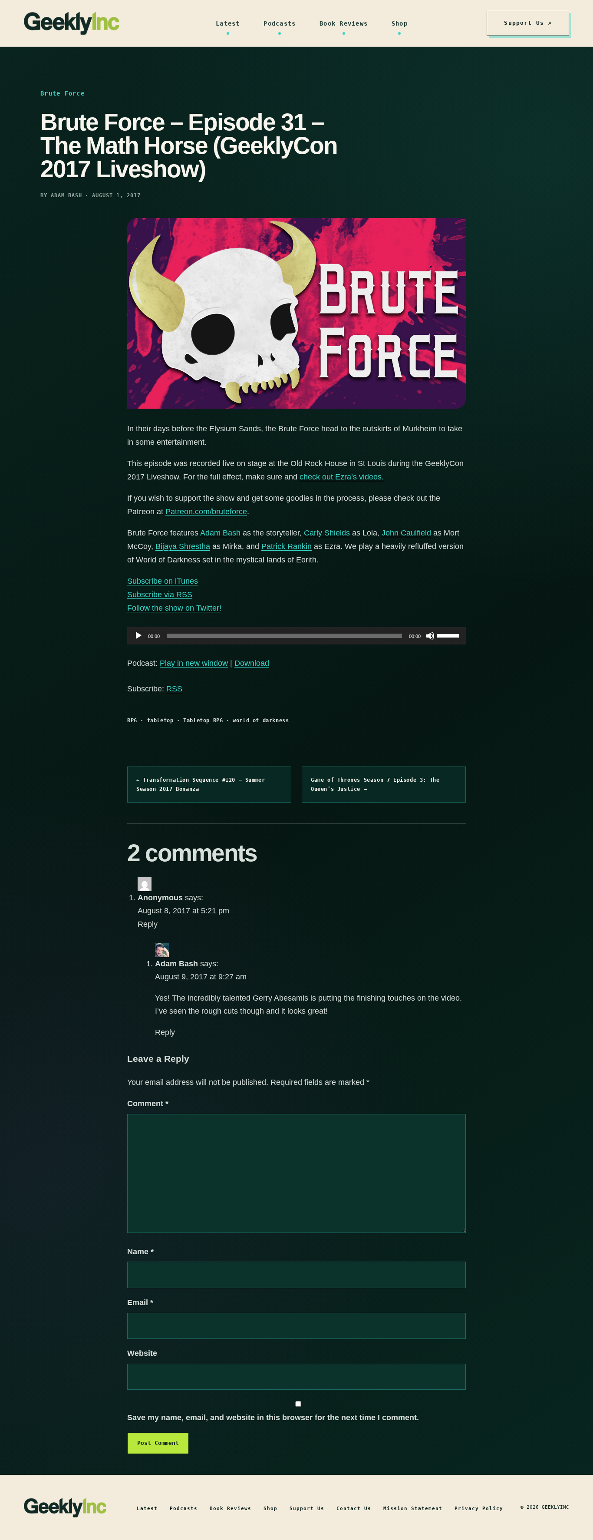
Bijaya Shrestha (182, 546)
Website (142, 1353)
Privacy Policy (479, 1508)
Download (251, 663)
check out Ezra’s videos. (342, 477)
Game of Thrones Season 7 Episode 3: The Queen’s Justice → (375, 784)
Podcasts (280, 23)
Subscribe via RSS (159, 594)
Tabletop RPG (203, 720)
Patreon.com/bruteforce (206, 511)
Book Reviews (344, 23)
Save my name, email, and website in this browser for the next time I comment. (273, 1417)
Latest (228, 23)
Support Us (307, 1508)
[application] (296, 635)
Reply (148, 924)
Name (140, 1251)
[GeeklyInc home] (71, 23)
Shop (400, 23)
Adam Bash (220, 533)
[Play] (138, 635)
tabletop (160, 720)
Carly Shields (327, 533)
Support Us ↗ (528, 23)
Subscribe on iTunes (162, 581)
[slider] (449, 635)
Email (140, 1302)
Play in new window (194, 663)
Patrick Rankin (286, 546)
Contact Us (353, 1508)
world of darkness (261, 720)
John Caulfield (406, 533)
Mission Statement (412, 1508)
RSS (174, 688)
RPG (132, 720)
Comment (147, 1103)
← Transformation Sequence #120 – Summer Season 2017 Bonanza (200, 784)
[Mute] (430, 635)
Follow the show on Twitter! (174, 608)
